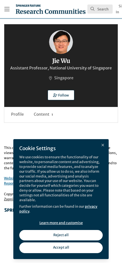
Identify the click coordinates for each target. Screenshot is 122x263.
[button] (61, 95)
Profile (17, 114)
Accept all (61, 247)
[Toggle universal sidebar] (7, 9)
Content (43, 114)
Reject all (61, 235)
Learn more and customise (61, 223)
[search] (100, 9)
